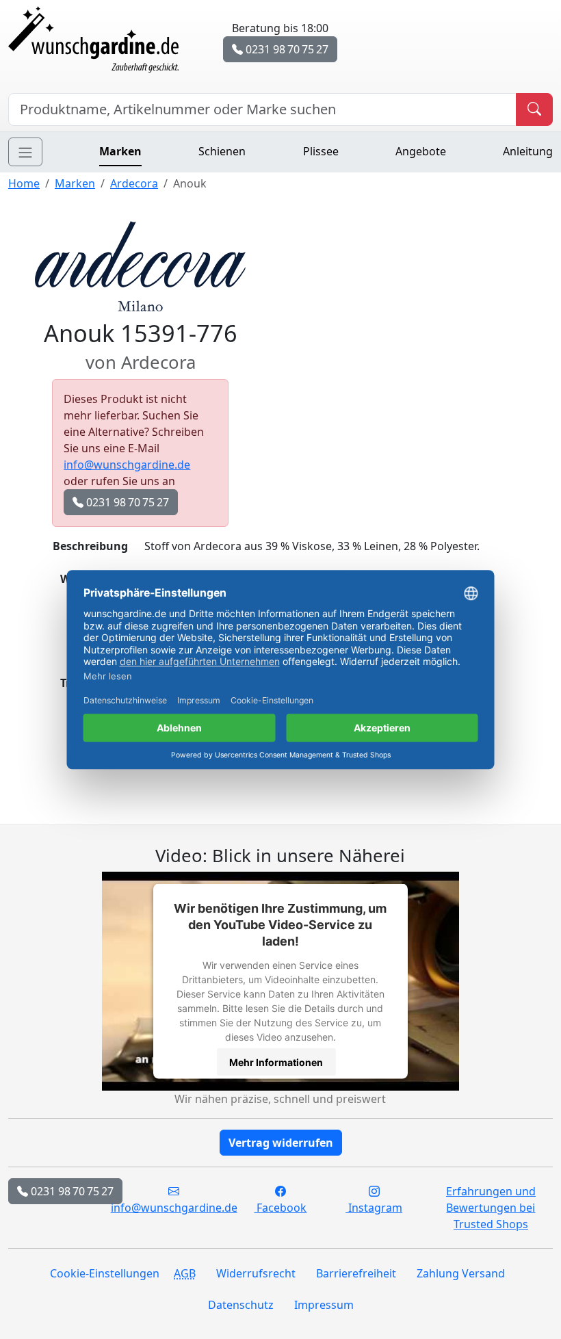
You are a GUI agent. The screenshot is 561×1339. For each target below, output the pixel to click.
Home (24, 183)
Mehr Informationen (276, 1061)
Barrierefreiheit (356, 1273)
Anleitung (528, 151)
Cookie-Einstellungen (104, 1273)
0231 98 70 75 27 (285, 49)
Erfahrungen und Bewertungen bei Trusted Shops (491, 1208)
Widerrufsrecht (256, 1273)
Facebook (280, 1207)
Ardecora (134, 183)
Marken (120, 151)
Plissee (321, 151)
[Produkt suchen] (534, 109)
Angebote (420, 151)
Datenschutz (241, 1304)
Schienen (222, 151)
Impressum (324, 1304)
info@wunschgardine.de (127, 464)
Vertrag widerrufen (281, 1142)
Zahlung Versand (461, 1273)
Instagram (373, 1207)
